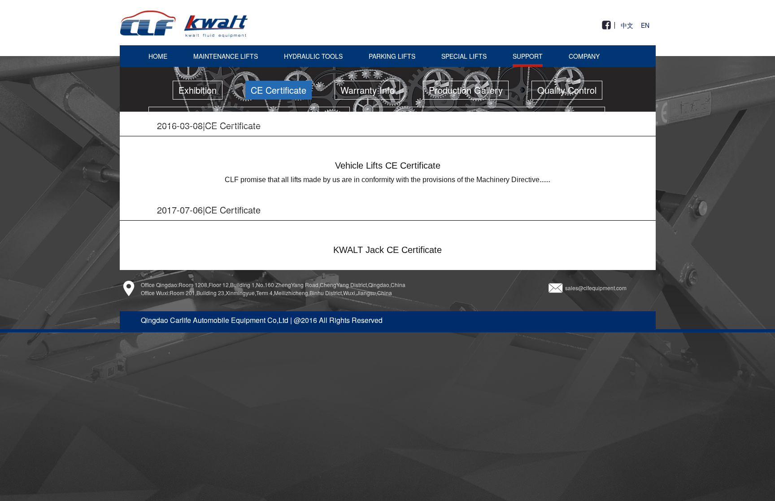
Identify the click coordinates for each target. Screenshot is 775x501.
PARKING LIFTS (392, 56)
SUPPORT (528, 56)
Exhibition (198, 89)
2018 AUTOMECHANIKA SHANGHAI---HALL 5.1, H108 (489, 115)
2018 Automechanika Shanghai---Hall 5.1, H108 (249, 115)
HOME (157, 56)
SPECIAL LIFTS (464, 56)
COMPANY (584, 56)
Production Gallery (466, 89)
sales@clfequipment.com (596, 287)
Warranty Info (367, 89)
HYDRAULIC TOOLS (313, 56)
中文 (627, 25)
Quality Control (566, 89)
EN (645, 25)
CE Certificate (278, 89)
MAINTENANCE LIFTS (225, 56)
